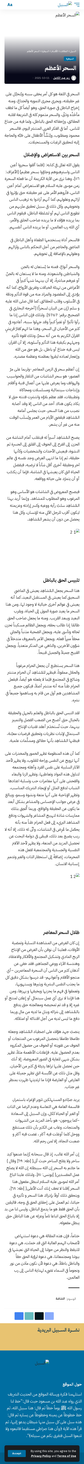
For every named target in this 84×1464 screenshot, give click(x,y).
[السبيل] (65, 4)
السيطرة (70, 58)
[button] (17, 1453)
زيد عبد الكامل (61, 78)
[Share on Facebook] (49, 1316)
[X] (44, 1374)
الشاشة (60, 1298)
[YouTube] (39, 1374)
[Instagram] (34, 1374)
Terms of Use (66, 1456)
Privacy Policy (41, 1456)
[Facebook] (50, 1374)
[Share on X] (39, 1316)
